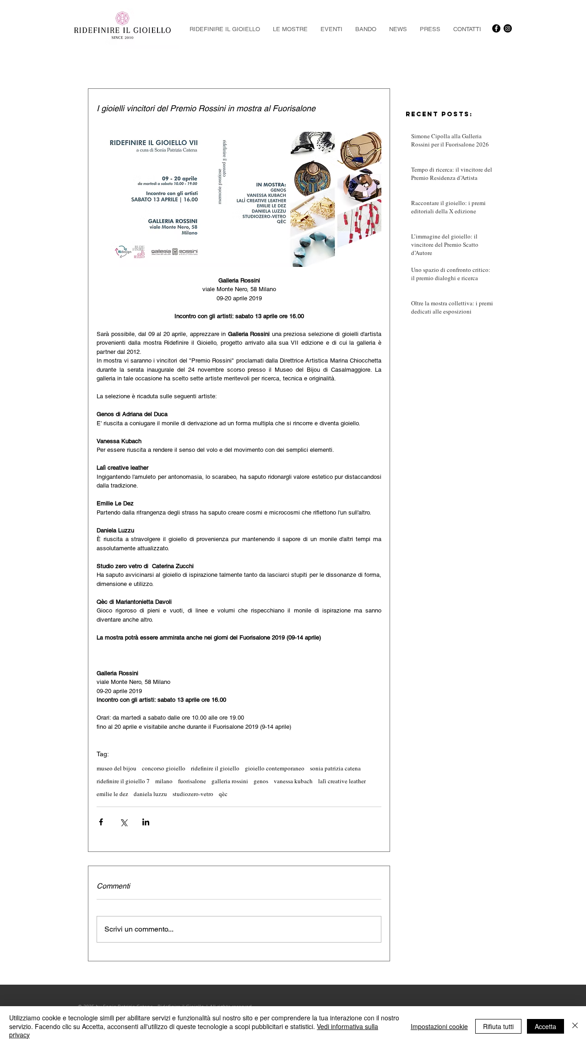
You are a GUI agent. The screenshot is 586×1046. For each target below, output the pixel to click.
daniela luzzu (150, 793)
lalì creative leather (342, 781)
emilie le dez (112, 793)
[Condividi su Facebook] (101, 822)
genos (261, 781)
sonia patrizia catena (335, 768)
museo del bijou (116, 768)
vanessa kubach (293, 781)
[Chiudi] (575, 1026)
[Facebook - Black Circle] (496, 28)
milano (164, 781)
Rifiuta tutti (498, 1026)
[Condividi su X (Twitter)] (123, 822)
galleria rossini (230, 781)
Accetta (545, 1026)
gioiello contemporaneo (274, 768)
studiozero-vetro (193, 793)
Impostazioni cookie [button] (439, 1026)
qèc (223, 793)
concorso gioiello (163, 768)
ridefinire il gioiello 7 (123, 781)
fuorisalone (192, 781)
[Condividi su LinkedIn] (145, 822)
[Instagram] (508, 28)
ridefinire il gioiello (215, 768)
